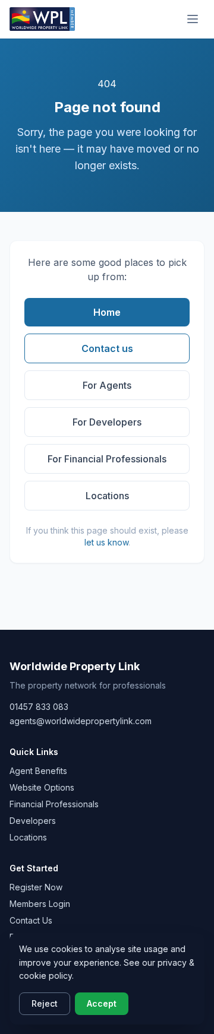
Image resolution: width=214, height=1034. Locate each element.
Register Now (36, 887)
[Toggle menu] (192, 19)
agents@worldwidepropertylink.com (81, 721)
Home (107, 312)
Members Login (40, 904)
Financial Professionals (54, 804)
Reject (45, 1003)
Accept (102, 1003)
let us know (106, 542)
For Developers (107, 422)
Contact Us (31, 920)
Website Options (42, 787)
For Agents (107, 385)
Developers (33, 821)
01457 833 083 (39, 707)
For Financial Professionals (107, 459)
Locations (107, 496)
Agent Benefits (38, 771)
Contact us (107, 348)
